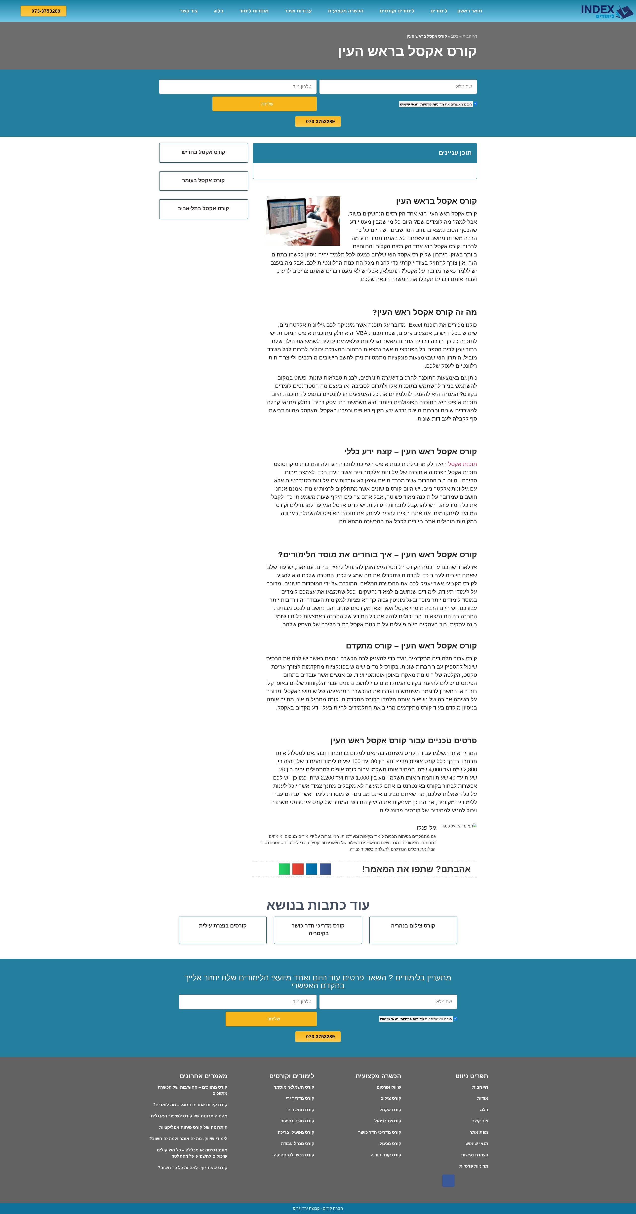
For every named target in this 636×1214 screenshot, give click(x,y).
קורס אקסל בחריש (203, 152)
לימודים (439, 10)
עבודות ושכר (298, 10)
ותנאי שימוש (409, 104)
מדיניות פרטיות (431, 104)
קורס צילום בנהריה (413, 925)
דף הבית (470, 36)
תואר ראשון (469, 10)
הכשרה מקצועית (345, 10)
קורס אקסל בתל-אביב (203, 208)
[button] (260, 153)
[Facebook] (448, 1181)
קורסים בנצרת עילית (223, 925)
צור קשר (189, 10)
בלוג (218, 10)
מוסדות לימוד (254, 10)
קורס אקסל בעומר (203, 180)
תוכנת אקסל (462, 464)
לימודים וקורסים (397, 10)
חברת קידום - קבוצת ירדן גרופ (318, 1208)
